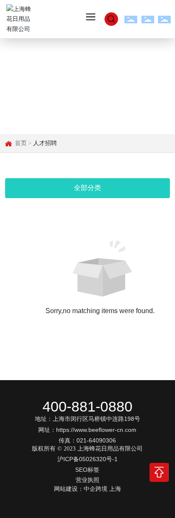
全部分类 (87, 187)
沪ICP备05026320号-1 (87, 459)
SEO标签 (87, 469)
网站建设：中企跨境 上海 (87, 488)
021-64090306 (96, 440)
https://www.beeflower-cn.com (96, 429)
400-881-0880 (87, 406)
